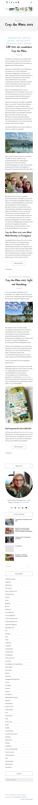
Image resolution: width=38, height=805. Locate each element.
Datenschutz (17, 797)
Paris (6, 712)
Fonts (6, 639)
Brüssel (7, 606)
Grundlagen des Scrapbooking (13, 664)
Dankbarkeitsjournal (11, 621)
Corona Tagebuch (10, 615)
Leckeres (7, 688)
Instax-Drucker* (26, 377)
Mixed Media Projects (23, 40)
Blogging (7, 603)
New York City (9, 706)
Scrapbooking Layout (11, 734)
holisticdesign (29, 799)
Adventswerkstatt (10, 579)
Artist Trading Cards (11, 591)
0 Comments (8, 269)
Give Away (8, 661)
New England (9, 703)
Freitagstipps (9, 655)
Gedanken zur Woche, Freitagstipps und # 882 (21, 555)
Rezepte (7, 728)
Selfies (10, 383)
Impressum (24, 797)
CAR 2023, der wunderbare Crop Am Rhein (19, 49)
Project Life (8, 721)
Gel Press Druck (9, 658)
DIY (6, 630)
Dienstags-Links (9, 627)
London (7, 691)
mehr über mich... (25, 502)
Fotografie (8, 646)
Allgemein (8, 582)
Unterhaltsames (9, 755)
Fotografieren (9, 649)
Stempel (7, 743)
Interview (8, 676)
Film (6, 636)
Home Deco (8, 670)
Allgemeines (8, 585)
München (8, 700)
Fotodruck (8, 643)
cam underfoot (9, 612)
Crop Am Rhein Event (14, 37)
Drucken (7, 633)
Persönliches (9, 715)
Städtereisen (8, 740)
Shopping (20, 43)
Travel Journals (9, 752)
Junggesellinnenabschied (12, 679)
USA (6, 758)
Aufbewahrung (9, 594)
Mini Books (11, 40)
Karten (7, 682)
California (8, 609)
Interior (7, 673)
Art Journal (8, 588)
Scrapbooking (11, 43)
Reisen (7, 725)
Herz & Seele (26, 37)
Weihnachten (9, 764)
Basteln (7, 597)
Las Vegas (8, 685)
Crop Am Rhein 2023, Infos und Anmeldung (19, 282)
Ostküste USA (9, 709)
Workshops (28, 43)
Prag (6, 718)
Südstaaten (8, 746)
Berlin (7, 600)
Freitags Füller (9, 652)
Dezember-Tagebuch (11, 624)
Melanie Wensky (26, 432)
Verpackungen (9, 761)
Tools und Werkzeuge (11, 749)
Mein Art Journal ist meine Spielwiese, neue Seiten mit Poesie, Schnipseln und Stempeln (23, 530)
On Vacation (18, 546)
